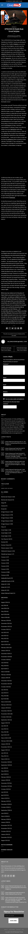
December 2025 (5, 623)
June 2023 (4, 692)
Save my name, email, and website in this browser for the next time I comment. (13, 401)
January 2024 (4, 677)
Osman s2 (3, 560)
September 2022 (5, 720)
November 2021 (5, 747)
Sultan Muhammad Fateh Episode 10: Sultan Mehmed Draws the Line (15, 448)
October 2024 (5, 659)
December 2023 (5, 680)
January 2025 (4, 650)
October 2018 (5, 807)
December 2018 (5, 804)
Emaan (3, 509)
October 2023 (5, 686)
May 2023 (4, 695)
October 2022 (5, 717)
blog (2, 502)
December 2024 (5, 653)
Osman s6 (14, 26)
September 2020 (5, 765)
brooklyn (2, 488)
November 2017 (5, 825)
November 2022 (5, 714)
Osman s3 (3, 563)
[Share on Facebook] (9, 328)
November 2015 (5, 828)
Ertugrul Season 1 (5, 512)
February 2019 (5, 801)
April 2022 (4, 735)
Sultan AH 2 (4, 587)
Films (2, 527)
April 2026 (4, 614)
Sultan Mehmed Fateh (7, 593)
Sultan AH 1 (4, 584)
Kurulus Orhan (5, 545)
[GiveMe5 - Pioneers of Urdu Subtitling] (14, 5)
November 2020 (5, 762)
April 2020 (4, 774)
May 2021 (4, 756)
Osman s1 (3, 557)
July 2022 (3, 726)
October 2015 (5, 831)
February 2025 (5, 647)
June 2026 (4, 608)
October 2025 (5, 629)
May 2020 (4, 771)
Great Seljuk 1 (5, 530)
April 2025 (4, 641)
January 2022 (4, 744)
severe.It (20, 315)
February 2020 (5, 777)
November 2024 (5, 656)
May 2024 (4, 665)
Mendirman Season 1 (6, 554)
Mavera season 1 (5, 548)
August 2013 (4, 840)
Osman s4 (3, 566)
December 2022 (5, 710)
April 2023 (4, 698)
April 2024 (4, 668)
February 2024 (5, 674)
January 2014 (4, 834)
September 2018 (5, 810)
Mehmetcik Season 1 (6, 551)
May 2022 (4, 732)
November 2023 (5, 683)
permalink (14, 335)
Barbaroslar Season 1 (7, 496)
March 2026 (4, 617)
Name (5, 377)
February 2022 (5, 741)
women (11, 488)
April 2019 (4, 795)
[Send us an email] (11, 876)
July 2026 (3, 605)
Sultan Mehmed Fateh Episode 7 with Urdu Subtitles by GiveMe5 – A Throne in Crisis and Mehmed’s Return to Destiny (15, 472)
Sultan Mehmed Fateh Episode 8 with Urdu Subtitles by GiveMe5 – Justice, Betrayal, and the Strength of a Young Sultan (15, 464)
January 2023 (4, 708)
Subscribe (13, 920)
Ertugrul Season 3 (5, 518)
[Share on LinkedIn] (21, 328)
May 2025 (4, 638)
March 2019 (4, 798)
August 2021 (4, 750)
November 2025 (5, 626)
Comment (6, 364)
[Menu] (2, 5)
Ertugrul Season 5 (5, 524)
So (1, 201)
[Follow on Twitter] (8, 876)
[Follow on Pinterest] (14, 876)
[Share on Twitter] (12, 328)
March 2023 (4, 701)
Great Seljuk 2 (5, 533)
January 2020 (4, 780)
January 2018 (4, 822)
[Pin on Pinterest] (18, 328)
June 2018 (4, 813)
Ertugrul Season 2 (5, 515)
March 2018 (4, 816)
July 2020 (3, 768)
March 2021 (4, 759)
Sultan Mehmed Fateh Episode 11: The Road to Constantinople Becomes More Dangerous (15, 443)
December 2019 (5, 783)
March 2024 (4, 671)
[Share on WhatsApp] (7, 328)
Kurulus (3, 542)
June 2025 (4, 635)
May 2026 (4, 611)
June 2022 (4, 729)
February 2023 (5, 704)
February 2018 (5, 819)
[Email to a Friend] (15, 328)
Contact (18, 929)
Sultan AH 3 (4, 590)
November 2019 (5, 786)
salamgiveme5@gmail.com (14, 36)
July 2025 (3, 632)
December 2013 (5, 837)
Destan (3, 506)
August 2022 (4, 723)
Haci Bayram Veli (5, 539)
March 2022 (4, 738)
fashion (6, 488)
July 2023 (3, 689)
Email (5, 384)
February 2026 (5, 620)
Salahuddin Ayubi (5, 578)
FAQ (23, 929)
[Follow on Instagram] (5, 876)
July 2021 (3, 753)
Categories (12, 929)
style (9, 488)
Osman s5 (3, 569)
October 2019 (5, 789)
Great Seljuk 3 (5, 536)
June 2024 (4, 662)
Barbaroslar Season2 (6, 499)
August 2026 (4, 602)
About (6, 929)
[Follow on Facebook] (2, 876)
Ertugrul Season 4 (5, 521)
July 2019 (3, 792)
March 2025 (4, 644)
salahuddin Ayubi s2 (6, 581)
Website (5, 391)
